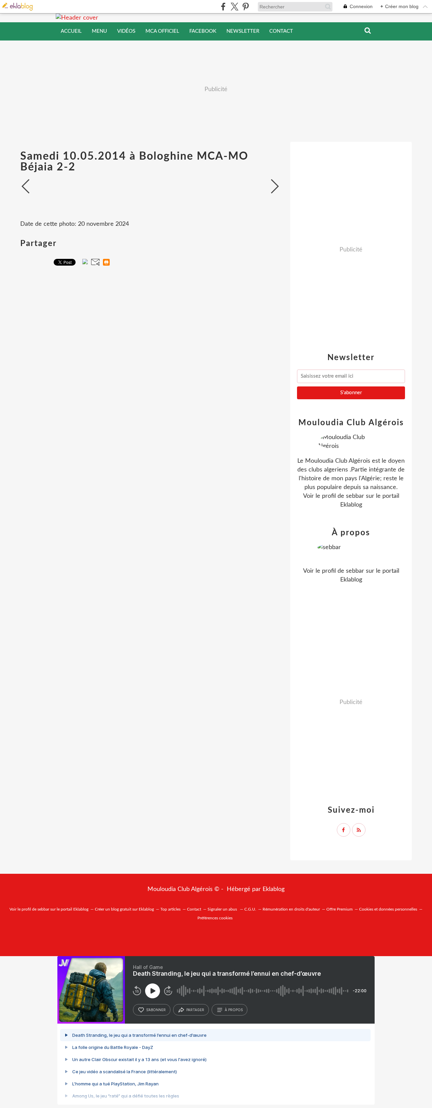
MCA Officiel (162, 31)
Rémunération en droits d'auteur (291, 909)
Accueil (71, 31)
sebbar (355, 496)
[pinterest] (245, 6)
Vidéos (126, 31)
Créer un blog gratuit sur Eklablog (124, 909)
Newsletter (242, 31)
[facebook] (223, 6)
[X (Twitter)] (234, 6)
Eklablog (274, 889)
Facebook (202, 31)
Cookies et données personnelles (388, 909)
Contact (281, 31)
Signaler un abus (223, 909)
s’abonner (156, 1010)
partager (195, 1010)
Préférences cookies (215, 918)
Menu (99, 31)
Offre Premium (339, 909)
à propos (234, 1010)
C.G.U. (250, 909)
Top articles (170, 909)
